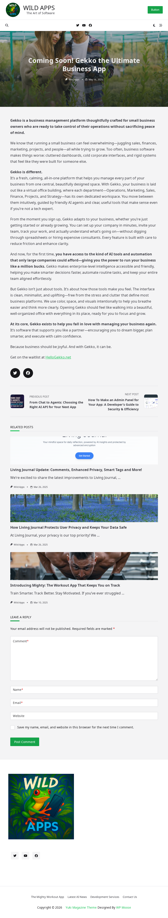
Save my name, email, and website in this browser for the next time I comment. (75, 727)
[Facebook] (90, 25)
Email (18, 703)
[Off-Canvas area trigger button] (161, 25)
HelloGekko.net (58, 357)
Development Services (104, 897)
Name (18, 690)
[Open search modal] (6, 25)
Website (18, 716)
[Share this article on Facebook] (28, 373)
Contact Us (130, 897)
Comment (20, 641)
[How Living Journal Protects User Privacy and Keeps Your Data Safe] (84, 508)
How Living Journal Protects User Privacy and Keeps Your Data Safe (68, 527)
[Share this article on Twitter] (15, 373)
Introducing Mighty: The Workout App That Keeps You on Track (65, 585)
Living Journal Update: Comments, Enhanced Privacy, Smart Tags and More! (76, 469)
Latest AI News (77, 897)
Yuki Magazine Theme (81, 907)
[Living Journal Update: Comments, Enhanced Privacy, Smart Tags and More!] (84, 450)
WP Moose (123, 907)
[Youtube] (84, 25)
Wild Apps (39, 7)
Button (155, 10)
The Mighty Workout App (47, 897)
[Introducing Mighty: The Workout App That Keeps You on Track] (84, 566)
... (119, 477)
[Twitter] (77, 25)
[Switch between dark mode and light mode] (154, 25)
